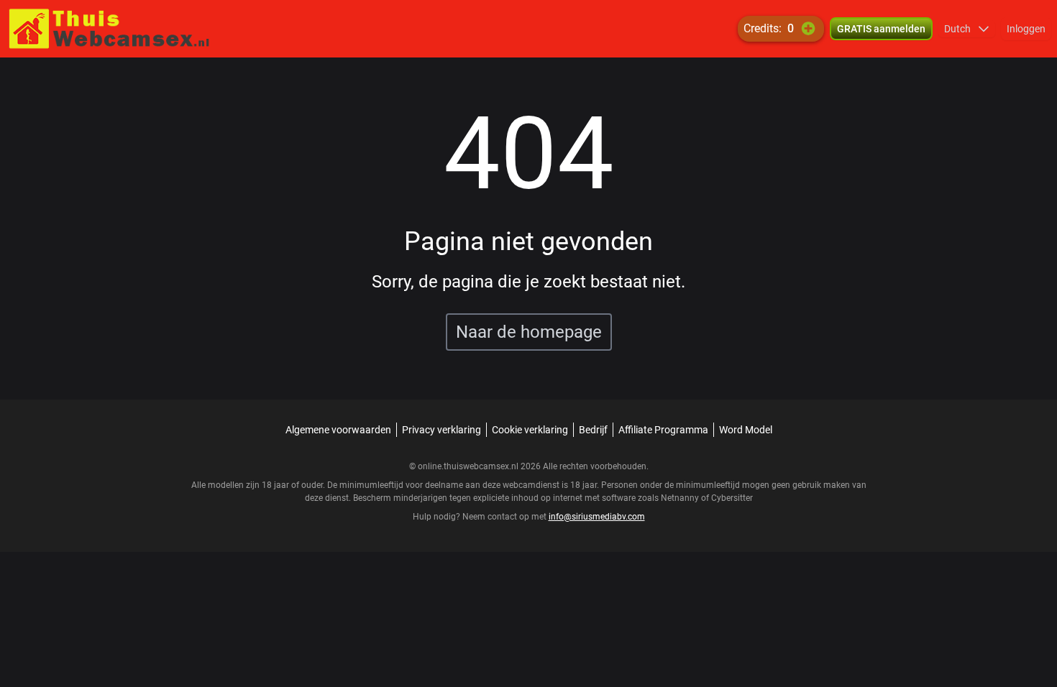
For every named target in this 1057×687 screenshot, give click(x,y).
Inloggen (1026, 28)
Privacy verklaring (441, 429)
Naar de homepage (529, 332)
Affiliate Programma (663, 429)
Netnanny (681, 498)
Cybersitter (732, 498)
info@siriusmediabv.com (597, 517)
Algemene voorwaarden (338, 429)
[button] (966, 28)
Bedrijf (593, 429)
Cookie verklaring (530, 429)
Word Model (745, 429)
